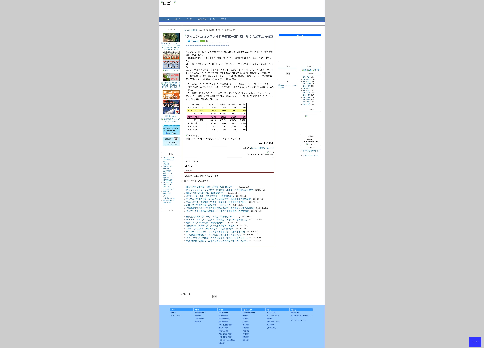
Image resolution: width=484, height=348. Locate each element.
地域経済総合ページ (249, 312)
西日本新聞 (167, 171)
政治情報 (246, 316)
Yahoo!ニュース (168, 157)
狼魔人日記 (167, 194)
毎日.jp (165, 162)
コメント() (270, 148)
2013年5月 (306, 95)
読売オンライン (168, 178)
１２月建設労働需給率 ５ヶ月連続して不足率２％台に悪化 (213, 235)
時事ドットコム (168, 175)
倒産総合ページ (224, 312)
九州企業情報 (199, 319)
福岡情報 (246, 334)
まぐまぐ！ (175, 144)
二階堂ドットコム (169, 198)
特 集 (212, 19)
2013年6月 (306, 93)
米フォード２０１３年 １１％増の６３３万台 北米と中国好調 (215, 232)
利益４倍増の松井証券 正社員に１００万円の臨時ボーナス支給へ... (217, 241)
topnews (254, 148)
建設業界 (198, 322)
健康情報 (270, 319)
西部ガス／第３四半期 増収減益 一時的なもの (208, 205)
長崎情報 (246, 337)
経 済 (177, 19)
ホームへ (174, 312)
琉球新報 (166, 169)
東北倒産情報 (223, 322)
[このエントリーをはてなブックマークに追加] (189, 41)
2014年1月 (306, 77)
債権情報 (222, 343)
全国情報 (246, 319)
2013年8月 (306, 88)
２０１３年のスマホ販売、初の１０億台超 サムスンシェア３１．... (217, 238)
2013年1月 (306, 104)
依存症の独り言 (168, 200)
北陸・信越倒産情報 (225, 325)
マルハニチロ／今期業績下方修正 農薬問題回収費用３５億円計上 (216, 202)
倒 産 (189, 19)
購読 (168, 133)
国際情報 (246, 340)
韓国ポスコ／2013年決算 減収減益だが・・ (206, 193)
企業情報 (194, 30)
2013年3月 (306, 100)
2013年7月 (306, 90)
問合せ (223, 19)
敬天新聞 (166, 191)
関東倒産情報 (223, 331)
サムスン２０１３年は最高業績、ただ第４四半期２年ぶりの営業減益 (217, 211)
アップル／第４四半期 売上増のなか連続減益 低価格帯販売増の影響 (218, 199)
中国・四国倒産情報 (225, 337)
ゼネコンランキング (273, 316)
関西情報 (246, 328)
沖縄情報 (246, 331)
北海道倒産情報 (224, 319)
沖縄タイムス (167, 166)
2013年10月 (307, 84)
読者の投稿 (270, 325)
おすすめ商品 (271, 328)
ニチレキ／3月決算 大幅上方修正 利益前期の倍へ (210, 196)
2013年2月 (306, 102)
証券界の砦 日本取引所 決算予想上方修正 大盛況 (210, 226)
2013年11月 (307, 81)
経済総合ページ (200, 312)
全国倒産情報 (223, 316)
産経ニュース (167, 173)
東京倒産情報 (223, 328)
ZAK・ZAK (167, 187)
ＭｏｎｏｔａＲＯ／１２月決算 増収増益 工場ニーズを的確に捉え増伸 (219, 190)
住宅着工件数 (271, 312)
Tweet (195, 41)
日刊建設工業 (167, 180)
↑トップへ (475, 342)
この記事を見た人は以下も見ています (201, 176)
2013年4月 (306, 97)
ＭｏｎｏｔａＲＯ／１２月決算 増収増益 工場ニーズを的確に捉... (217, 220)
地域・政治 (202, 19)
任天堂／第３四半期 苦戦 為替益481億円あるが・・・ (212, 187)
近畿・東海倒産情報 (225, 334)
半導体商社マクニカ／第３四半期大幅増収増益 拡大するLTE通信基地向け (220, 208)
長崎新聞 (166, 164)
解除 (175, 133)
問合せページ (295, 312)
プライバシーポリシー (310, 155)
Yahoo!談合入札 (168, 160)
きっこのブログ (168, 189)
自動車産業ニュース (273, 322)
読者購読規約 (168, 139)
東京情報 (246, 325)
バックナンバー (171, 142)
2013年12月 (307, 79)
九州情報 (246, 322)
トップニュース (176, 316)
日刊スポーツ (167, 184)
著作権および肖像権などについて (301, 316)
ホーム (166, 19)
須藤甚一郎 (167, 203)
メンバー (166, 196)
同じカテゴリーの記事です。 (197, 181)
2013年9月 (306, 86)
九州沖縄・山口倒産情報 (227, 340)
